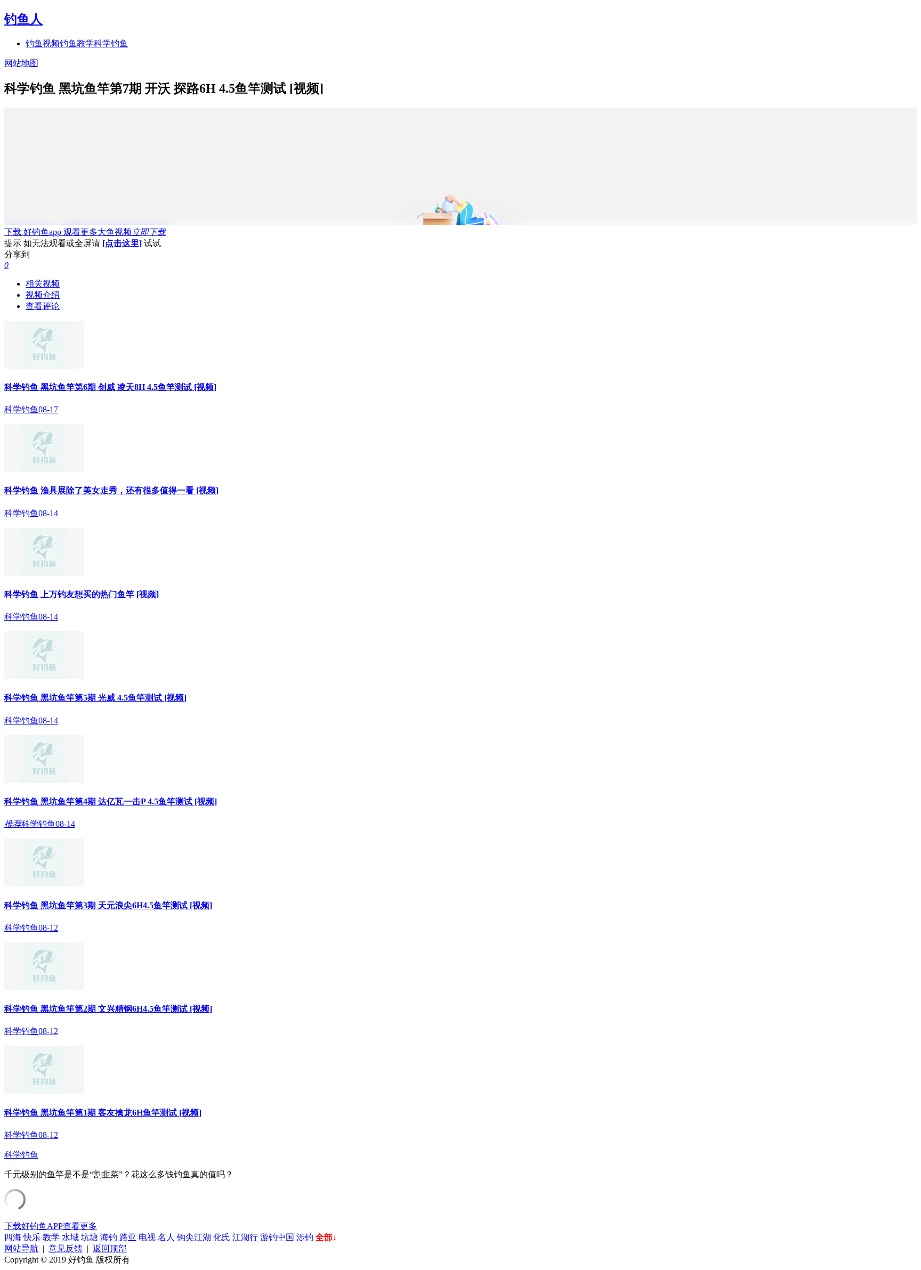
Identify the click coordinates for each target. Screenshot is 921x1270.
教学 (51, 1237)
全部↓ (326, 1237)
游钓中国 (277, 1237)
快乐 (32, 1237)
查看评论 (43, 306)
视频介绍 (43, 294)
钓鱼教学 (77, 43)
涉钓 (304, 1237)
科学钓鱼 (111, 43)
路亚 (127, 1237)
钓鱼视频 (43, 43)
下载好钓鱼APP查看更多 (50, 1226)
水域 (70, 1237)
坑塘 (89, 1237)
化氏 (221, 1237)
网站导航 (21, 1248)
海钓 (108, 1237)
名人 (166, 1237)
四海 (12, 1237)
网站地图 (21, 63)
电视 (147, 1237)
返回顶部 (110, 1248)
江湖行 (245, 1237)
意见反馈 (66, 1248)
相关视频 (43, 283)
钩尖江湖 (194, 1237)
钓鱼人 (23, 19)
